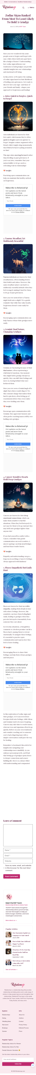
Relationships (6, 1015)
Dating (4, 1018)
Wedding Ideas (6, 1021)
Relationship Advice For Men (10, 1047)
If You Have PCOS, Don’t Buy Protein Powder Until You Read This (21, 952)
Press (20, 1031)
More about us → (11, 920)
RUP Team (23, 26)
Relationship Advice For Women (11, 1043)
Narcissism (5, 1025)
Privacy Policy (23, 1025)
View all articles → (11, 969)
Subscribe (18, 1064)
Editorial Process (24, 1028)
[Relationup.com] (9, 7)
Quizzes (4, 1031)
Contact (21, 1021)
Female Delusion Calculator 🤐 (11, 1050)
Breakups (5, 1028)
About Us (21, 1015)
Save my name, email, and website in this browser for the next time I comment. (18, 868)
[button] (23, 7)
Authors (21, 1018)
